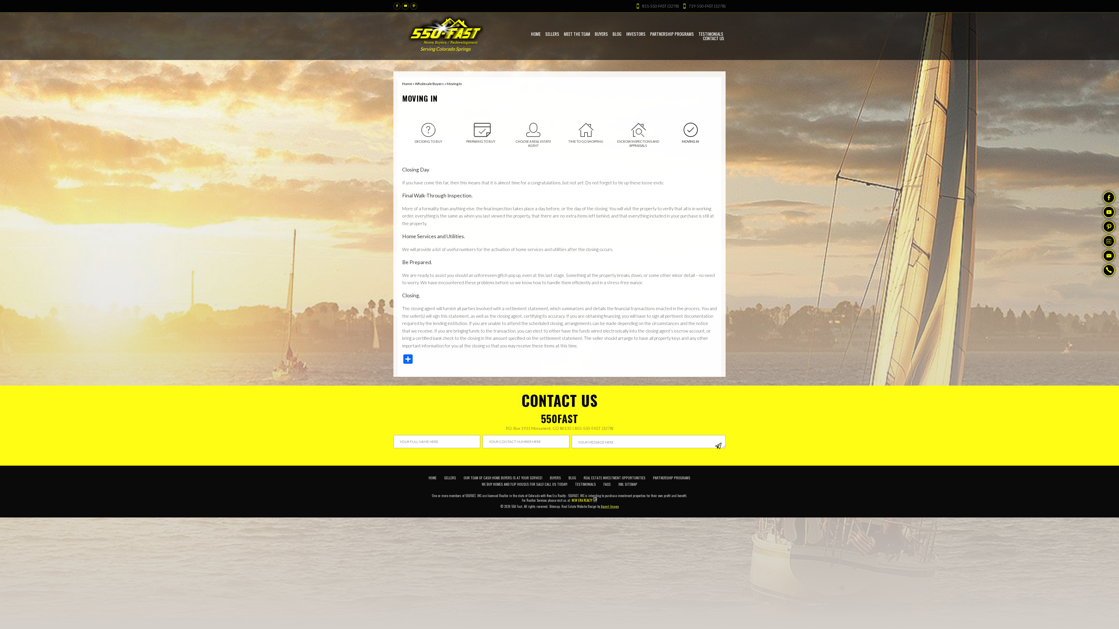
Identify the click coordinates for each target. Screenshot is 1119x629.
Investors (635, 34)
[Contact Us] (1109, 256)
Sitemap (554, 506)
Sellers (552, 34)
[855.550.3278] (1109, 271)
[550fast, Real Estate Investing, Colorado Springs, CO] (714, 485)
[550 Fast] (446, 30)
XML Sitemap (627, 484)
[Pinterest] (413, 6)
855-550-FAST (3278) (594, 428)
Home (536, 34)
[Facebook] (396, 6)
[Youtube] (405, 6)
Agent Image (610, 506)
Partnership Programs (672, 34)
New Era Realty (582, 500)
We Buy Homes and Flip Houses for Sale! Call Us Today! (524, 484)
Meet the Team (577, 34)
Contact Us (713, 38)
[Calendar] (1109, 241)
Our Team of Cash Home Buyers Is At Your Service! (503, 477)
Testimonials (585, 484)
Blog (617, 34)
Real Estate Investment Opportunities (614, 477)
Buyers (601, 34)
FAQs (607, 484)
